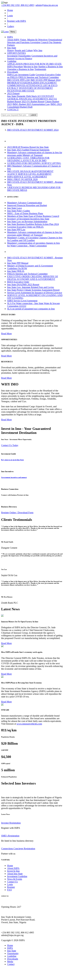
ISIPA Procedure (15, 66)
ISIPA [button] (10, 37)
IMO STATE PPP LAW (18, 80)
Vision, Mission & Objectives (34, 39)
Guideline (11, 956)
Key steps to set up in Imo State (12, 460)
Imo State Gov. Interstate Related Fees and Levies (30, 287)
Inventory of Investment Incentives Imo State (28, 219)
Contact (10, 964)
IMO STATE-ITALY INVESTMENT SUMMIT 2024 (32, 130)
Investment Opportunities (19, 56)
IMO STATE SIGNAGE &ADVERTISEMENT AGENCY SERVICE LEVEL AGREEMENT (30, 172)
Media (10, 961)
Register (11, 887)
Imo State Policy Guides (18, 210)
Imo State (11, 950)
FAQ (9, 890)
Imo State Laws (14, 208)
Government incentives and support (14, 477)
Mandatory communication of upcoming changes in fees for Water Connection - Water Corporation (33, 244)
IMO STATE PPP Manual (43, 80)
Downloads (12, 959)
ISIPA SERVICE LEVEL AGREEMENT (27, 176)
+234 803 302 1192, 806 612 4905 (17, 5)
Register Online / (9, 512)
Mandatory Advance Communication (24, 202)
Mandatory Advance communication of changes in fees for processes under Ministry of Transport (34, 153)
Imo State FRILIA (15, 271)
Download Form (25, 512)
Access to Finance (23, 58)
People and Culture (24, 50)
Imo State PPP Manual (17, 263)
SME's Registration (10, 835)
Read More (6, 333)
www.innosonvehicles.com (29, 724)
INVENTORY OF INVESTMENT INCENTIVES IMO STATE (30, 89)
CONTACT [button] (13, 109)
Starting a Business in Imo (50, 66)
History (10, 50)
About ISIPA (13, 39)
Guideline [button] (11, 61)
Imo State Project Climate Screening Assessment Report (33, 290)
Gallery (10, 26)
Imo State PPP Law (16, 229)
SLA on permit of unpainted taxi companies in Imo (31, 308)
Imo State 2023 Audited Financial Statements (28, 150)
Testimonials (40, 69)
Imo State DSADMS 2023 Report (23, 284)
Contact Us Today (9, 445)
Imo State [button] (11, 47)
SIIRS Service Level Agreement (22, 300)
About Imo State (15, 873)
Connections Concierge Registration (18, 848)
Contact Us (12, 881)
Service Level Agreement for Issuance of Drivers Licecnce (34, 292)
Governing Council (39, 42)
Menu (12, 32)
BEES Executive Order (18, 282)
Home (10, 10)
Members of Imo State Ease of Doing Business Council (33, 216)
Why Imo (37, 50)
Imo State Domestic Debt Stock (22, 96)
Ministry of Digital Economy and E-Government (30, 265)
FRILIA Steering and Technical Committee (38, 77)
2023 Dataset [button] (13, 93)
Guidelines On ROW (17, 268)
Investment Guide (26, 74)
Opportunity (13, 953)
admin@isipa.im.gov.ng (47, 5)
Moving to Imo (31, 66)
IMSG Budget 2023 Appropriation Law (31, 104)
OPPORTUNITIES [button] (16, 53)
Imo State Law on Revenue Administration (27, 221)
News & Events (14, 879)
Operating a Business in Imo (20, 69)
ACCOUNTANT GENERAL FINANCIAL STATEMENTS (30, 97)
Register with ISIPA (16, 21)
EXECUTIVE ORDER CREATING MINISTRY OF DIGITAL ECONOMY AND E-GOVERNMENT (32, 277)
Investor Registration (11, 823)
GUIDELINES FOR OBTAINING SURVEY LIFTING (34, 163)
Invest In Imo (13, 871)
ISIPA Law (12, 74)
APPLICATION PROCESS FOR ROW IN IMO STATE (34, 64)
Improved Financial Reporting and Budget (27, 205)
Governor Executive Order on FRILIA (25, 227)
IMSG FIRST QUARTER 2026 (22, 179)
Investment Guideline (17, 876)
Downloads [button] (12, 72)
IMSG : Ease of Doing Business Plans (25, 213)
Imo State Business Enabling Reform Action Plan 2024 (33, 224)
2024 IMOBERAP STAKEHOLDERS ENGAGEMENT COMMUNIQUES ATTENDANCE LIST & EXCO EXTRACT (33, 84)
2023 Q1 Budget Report (33, 101)
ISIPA (10, 948)
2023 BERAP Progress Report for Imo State (28, 147)
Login (10, 15)
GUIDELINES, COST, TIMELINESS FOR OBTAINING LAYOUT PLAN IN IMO (28, 159)
